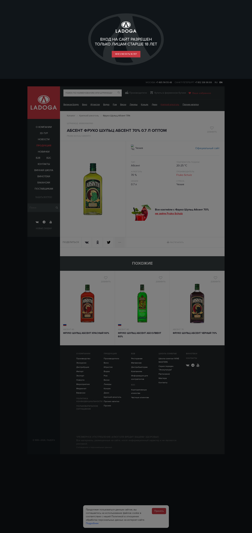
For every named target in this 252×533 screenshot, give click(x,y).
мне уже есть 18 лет (126, 54)
